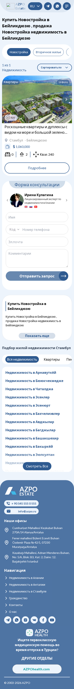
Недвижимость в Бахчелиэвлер (32, 413)
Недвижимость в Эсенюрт (27, 405)
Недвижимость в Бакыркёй (29, 446)
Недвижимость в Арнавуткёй (30, 372)
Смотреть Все (37, 466)
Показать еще (37, 336)
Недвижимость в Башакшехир (32, 438)
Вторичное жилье (48, 52)
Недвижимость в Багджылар (30, 430)
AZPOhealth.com (37, 669)
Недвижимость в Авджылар (29, 422)
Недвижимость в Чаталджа (29, 389)
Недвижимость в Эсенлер (27, 397)
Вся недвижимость (22, 359)
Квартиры (52, 359)
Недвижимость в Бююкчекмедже (34, 381)
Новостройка (19, 52)
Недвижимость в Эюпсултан (29, 455)
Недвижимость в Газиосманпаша (34, 471)
